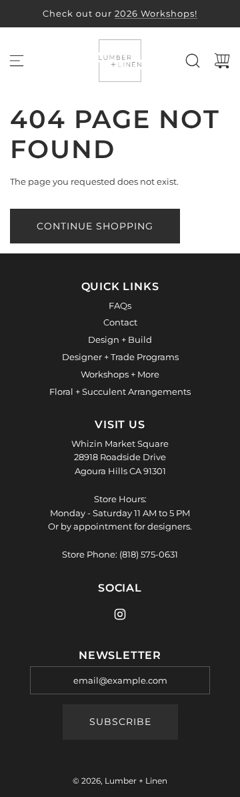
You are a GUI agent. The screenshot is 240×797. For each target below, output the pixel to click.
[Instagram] (120, 614)
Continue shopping (95, 226)
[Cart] (222, 60)
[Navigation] (16, 60)
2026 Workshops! (156, 13)
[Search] (192, 60)
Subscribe (120, 722)
